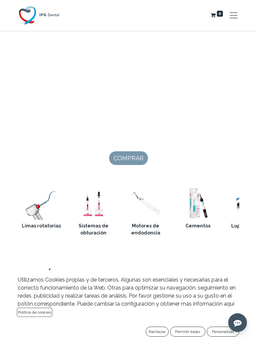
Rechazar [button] (157, 331)
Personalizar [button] (223, 331)
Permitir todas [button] (187, 331)
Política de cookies (34, 312)
